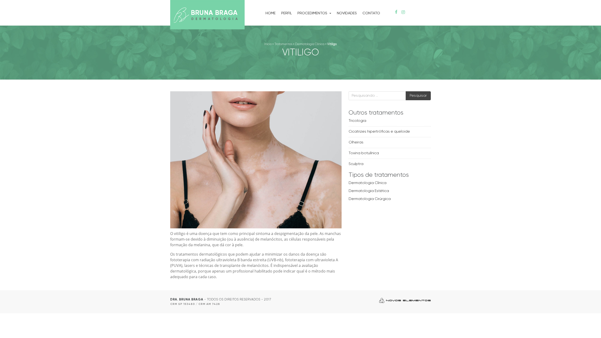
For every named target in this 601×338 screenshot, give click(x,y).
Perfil (286, 13)
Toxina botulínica (364, 153)
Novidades (347, 13)
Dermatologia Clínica (309, 44)
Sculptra (356, 164)
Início (268, 44)
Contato (371, 13)
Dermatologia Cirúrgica (370, 199)
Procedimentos (312, 13)
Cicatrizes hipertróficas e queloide (379, 132)
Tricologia (357, 121)
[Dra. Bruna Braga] (207, 15)
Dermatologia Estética (369, 191)
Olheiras (356, 142)
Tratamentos (283, 44)
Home (271, 13)
